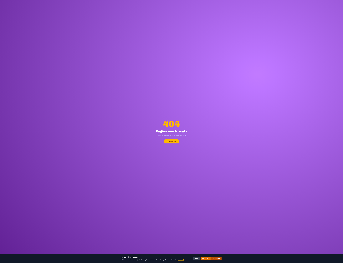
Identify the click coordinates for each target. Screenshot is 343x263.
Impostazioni (205, 258)
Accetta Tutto (216, 258)
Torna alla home (171, 141)
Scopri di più (181, 260)
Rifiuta (196, 258)
